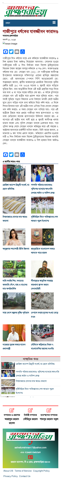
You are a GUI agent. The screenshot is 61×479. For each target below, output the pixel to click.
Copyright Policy (41, 470)
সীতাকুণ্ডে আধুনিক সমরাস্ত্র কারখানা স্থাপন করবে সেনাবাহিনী (42, 284)
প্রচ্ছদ (8, 23)
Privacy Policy (10, 476)
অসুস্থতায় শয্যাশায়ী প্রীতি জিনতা (16, 248)
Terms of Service (23, 470)
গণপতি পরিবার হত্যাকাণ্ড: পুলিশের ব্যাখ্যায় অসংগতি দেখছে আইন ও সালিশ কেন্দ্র (42, 188)
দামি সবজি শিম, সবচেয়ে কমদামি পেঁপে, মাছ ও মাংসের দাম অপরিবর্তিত (15, 284)
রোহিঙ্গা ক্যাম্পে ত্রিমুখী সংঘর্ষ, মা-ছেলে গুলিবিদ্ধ (35, 364)
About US (8, 470)
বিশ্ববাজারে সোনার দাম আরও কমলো (31, 381)
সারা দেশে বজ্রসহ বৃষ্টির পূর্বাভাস (16, 312)
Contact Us (24, 476)
